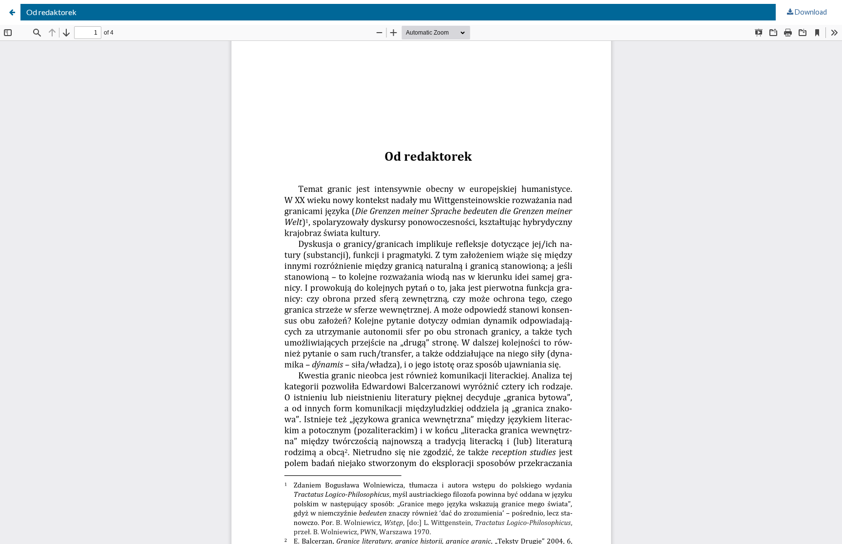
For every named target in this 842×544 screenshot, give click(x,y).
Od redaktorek (51, 12)
